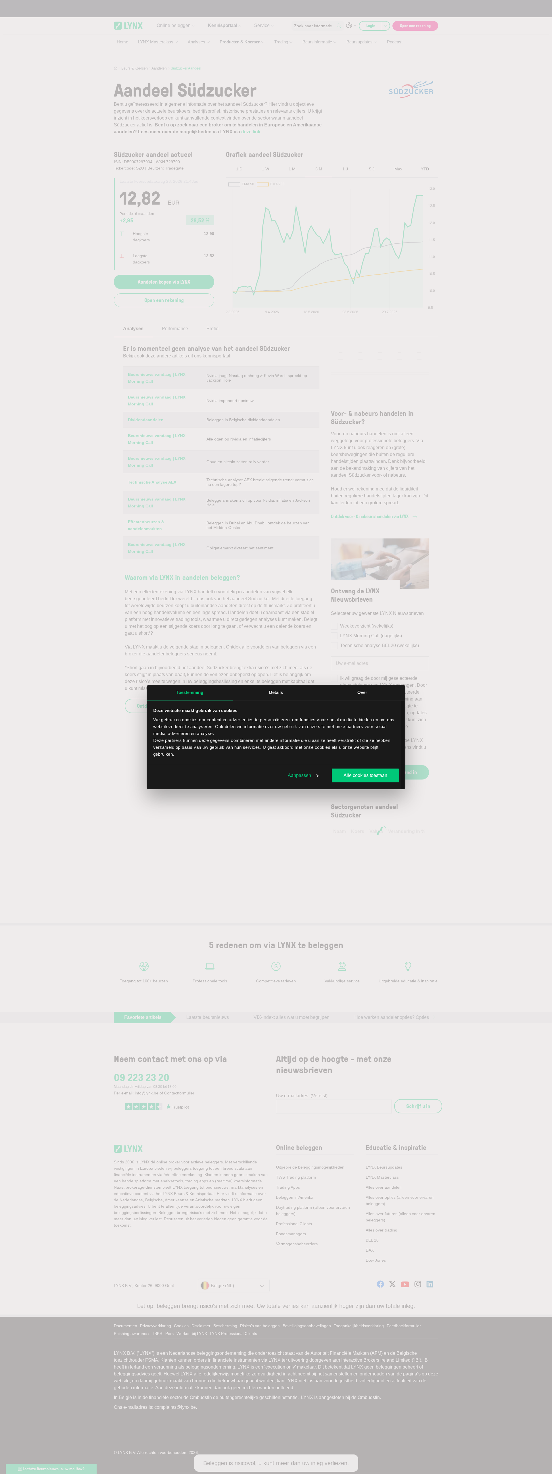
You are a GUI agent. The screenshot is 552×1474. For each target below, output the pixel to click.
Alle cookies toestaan (365, 775)
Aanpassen (299, 775)
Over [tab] (362, 692)
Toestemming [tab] (189, 692)
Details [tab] (276, 692)
